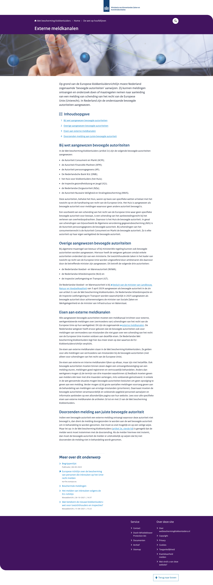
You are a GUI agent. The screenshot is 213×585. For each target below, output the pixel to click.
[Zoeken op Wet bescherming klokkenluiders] (175, 21)
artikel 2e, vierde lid (123, 428)
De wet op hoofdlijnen (94, 20)
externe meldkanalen (133, 325)
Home (77, 20)
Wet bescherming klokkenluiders (54, 20)
